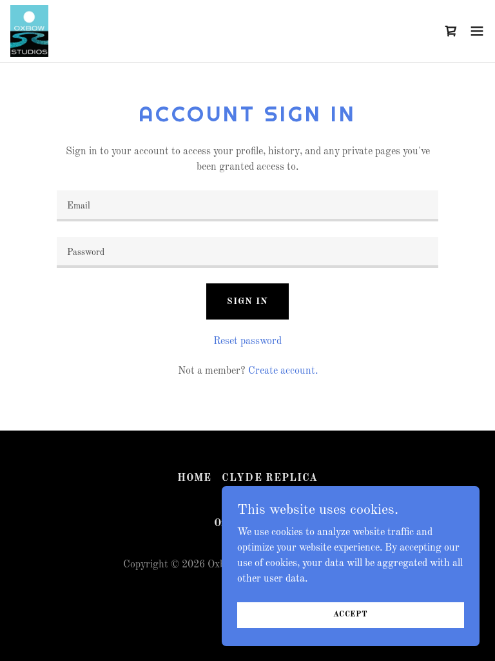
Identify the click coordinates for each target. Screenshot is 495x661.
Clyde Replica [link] (269, 478)
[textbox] (247, 205)
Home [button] (194, 478)
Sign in (247, 301)
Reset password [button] (247, 341)
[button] (477, 31)
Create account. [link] (283, 371)
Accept (350, 614)
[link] (29, 31)
